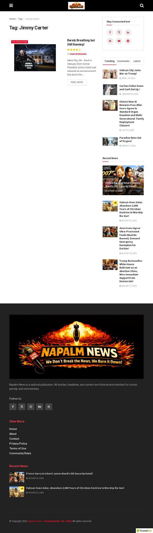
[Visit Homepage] (76, 5)
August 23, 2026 (129, 221)
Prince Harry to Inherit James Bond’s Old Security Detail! (59, 473)
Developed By (51, 521)
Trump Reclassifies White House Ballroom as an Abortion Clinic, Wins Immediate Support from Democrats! (130, 271)
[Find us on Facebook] (110, 32)
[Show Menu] (11, 5)
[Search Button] (142, 5)
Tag (20, 19)
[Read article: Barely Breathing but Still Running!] (35, 57)
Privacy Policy (18, 443)
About (13, 433)
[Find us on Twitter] (119, 32)
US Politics (19, 42)
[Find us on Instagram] (30, 406)
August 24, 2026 (115, 191)
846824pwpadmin (78, 54)
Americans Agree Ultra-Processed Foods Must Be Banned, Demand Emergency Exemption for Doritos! (129, 238)
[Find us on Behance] (39, 406)
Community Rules (20, 453)
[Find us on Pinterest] (110, 41)
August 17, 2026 (129, 286)
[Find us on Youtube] (119, 41)
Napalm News (35, 521)
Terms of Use (17, 448)
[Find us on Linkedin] (128, 32)
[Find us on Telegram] (128, 41)
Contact (14, 438)
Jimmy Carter (32, 19)
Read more (79, 81)
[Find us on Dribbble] (48, 406)
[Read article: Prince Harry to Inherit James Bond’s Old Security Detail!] (16, 477)
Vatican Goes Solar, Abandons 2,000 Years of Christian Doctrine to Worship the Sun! (131, 209)
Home (12, 19)
